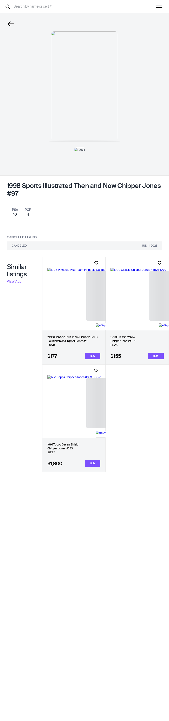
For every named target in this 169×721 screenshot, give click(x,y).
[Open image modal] (84, 86)
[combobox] (75, 6)
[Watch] (96, 263)
